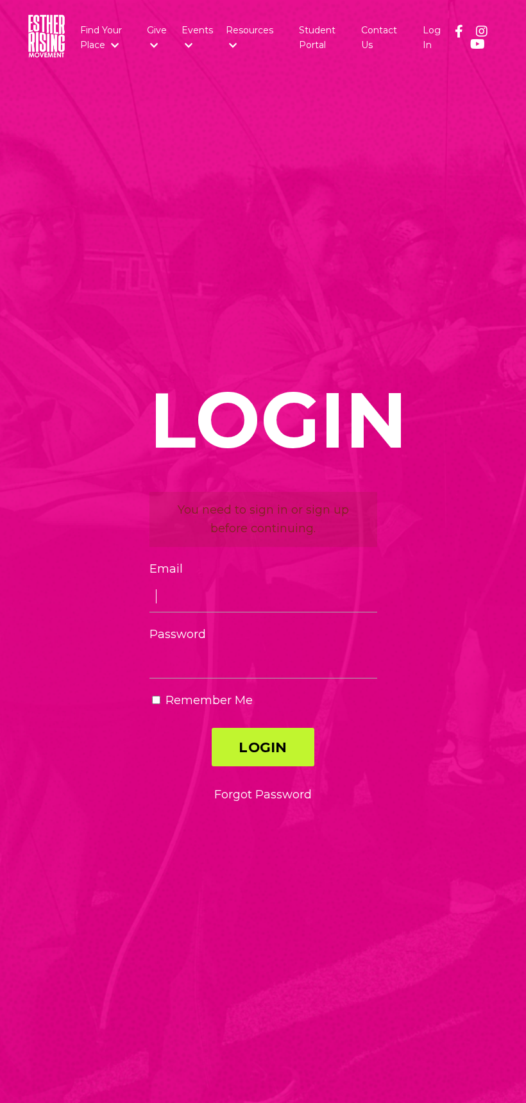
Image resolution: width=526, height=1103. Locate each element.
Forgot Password (263, 794)
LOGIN (263, 747)
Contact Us (379, 37)
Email (166, 569)
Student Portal (317, 37)
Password (177, 634)
